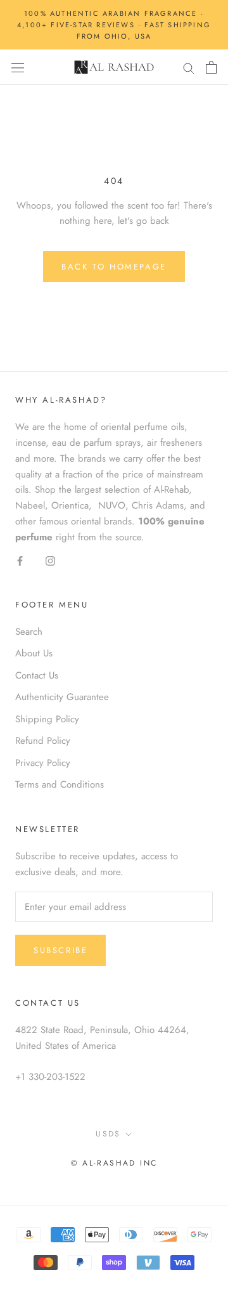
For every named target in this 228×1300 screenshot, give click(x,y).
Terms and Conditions (59, 784)
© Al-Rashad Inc (114, 1163)
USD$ (108, 1134)
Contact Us (36, 675)
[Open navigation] (17, 68)
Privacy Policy (42, 763)
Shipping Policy (47, 719)
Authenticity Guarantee (62, 697)
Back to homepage (114, 267)
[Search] (188, 67)
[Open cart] (211, 67)
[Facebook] (20, 560)
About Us (34, 653)
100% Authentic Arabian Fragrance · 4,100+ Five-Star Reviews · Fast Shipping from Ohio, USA (114, 24)
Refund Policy (42, 741)
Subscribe (60, 950)
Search (28, 632)
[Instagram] (50, 560)
